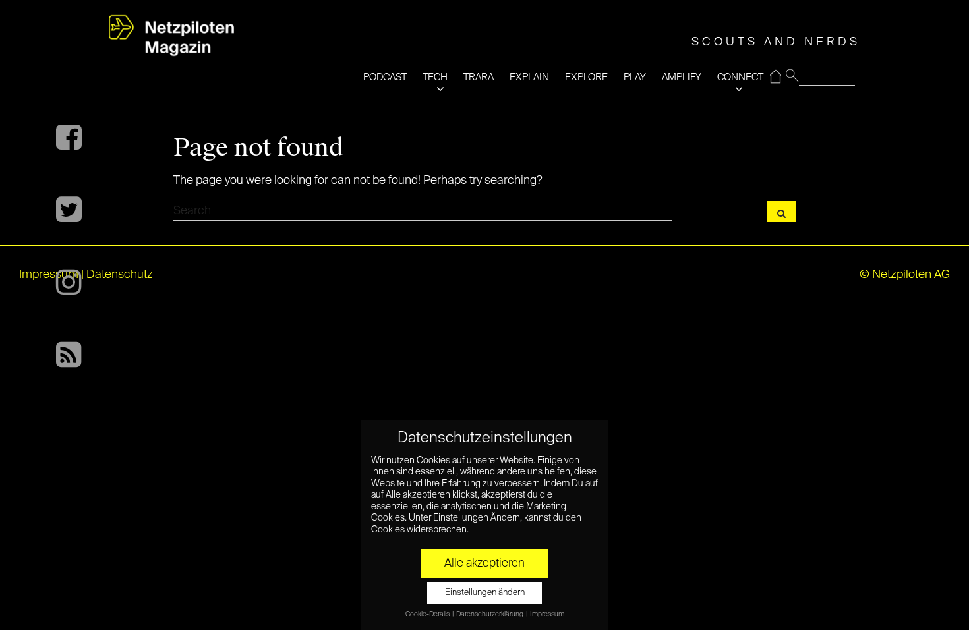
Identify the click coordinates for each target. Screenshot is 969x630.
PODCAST (385, 77)
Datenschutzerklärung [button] (490, 614)
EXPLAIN (529, 77)
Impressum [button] (547, 614)
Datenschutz (119, 275)
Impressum (48, 275)
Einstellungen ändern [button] (485, 592)
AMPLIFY (681, 77)
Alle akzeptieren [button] (484, 563)
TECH (435, 77)
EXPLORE (586, 77)
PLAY (635, 77)
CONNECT (740, 77)
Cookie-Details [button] (428, 614)
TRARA (478, 77)
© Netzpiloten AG (905, 275)
